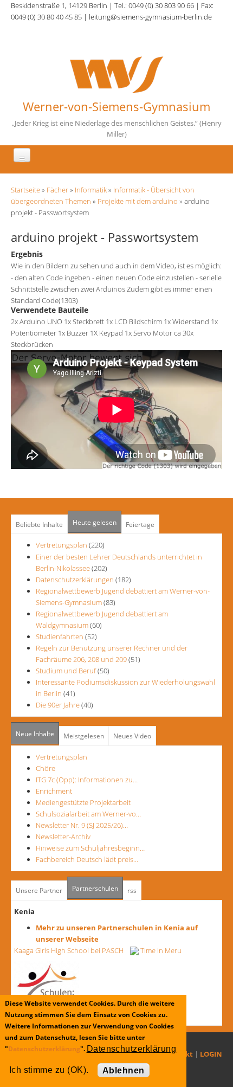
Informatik (91, 190)
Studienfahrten (59, 636)
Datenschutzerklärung (44, 1048)
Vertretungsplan (61, 545)
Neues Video (132, 736)
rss (132, 890)
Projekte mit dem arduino (138, 201)
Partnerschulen (97, 888)
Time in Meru (160, 950)
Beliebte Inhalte (39, 524)
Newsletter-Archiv (63, 836)
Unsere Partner (39, 890)
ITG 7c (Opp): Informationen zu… (87, 779)
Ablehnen (123, 1070)
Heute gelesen (94, 522)
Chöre (45, 768)
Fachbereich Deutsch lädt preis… (87, 859)
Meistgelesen (83, 736)
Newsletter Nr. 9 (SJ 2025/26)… (82, 825)
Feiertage (140, 524)
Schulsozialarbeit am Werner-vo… (88, 814)
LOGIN (211, 1054)
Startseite (25, 190)
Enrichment (54, 791)
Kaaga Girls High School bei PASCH (72, 950)
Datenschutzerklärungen (75, 579)
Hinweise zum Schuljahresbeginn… (90, 848)
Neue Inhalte (35, 733)
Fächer (57, 190)
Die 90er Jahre (58, 705)
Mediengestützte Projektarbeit (83, 802)
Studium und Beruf (66, 671)
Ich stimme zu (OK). (49, 1070)
